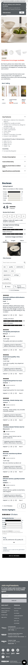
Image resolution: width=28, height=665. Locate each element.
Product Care (4, 614)
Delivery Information (5, 608)
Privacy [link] (20, 662)
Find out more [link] (6, 12)
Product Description (9, 157)
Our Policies (16, 623)
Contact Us (16, 618)
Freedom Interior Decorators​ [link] (15, 633)
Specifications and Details (11, 171)
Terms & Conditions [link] (14, 662)
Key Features (6, 117)
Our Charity (16, 613)
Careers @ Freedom (18, 615)
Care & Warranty (8, 162)
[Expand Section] (14, 542)
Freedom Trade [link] (12, 640)
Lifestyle (4, 58)
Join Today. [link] (11, 630)
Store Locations (17, 608)
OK (22, 12)
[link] (3, 628)
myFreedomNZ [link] (12, 627)
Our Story (16, 610)
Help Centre (4, 617)
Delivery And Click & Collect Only (11, 166)
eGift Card (16, 620)
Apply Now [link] (11, 643)
